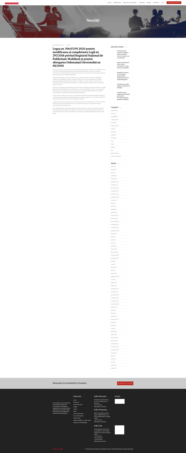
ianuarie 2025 (114, 218)
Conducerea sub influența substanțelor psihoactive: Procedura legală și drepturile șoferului (123, 96)
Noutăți (142, 2)
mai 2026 (113, 172)
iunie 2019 (113, 313)
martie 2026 (114, 178)
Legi (112, 141)
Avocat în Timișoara (78, 415)
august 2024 (114, 233)
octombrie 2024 (115, 227)
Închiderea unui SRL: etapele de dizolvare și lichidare (123, 86)
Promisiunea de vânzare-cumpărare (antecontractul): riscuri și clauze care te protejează (123, 54)
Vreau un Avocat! (174, 2)
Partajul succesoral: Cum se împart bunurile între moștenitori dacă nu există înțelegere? (123, 76)
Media (112, 144)
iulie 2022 (113, 270)
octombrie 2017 (115, 346)
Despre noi (117, 2)
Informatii (113, 138)
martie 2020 (114, 285)
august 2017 (114, 353)
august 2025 (114, 200)
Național (113, 147)
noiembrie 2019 (115, 298)
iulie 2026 (113, 166)
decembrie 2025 (115, 188)
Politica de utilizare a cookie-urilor (82, 420)
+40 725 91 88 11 (98, 405)
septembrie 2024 (115, 230)
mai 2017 (113, 362)
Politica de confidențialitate (80, 422)
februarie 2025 (114, 215)
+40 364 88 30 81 (98, 437)
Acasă (109, 2)
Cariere (75, 409)
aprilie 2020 (114, 282)
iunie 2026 (113, 169)
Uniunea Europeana (116, 156)
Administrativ (114, 110)
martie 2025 (114, 212)
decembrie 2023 (115, 255)
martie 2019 (114, 316)
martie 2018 (114, 334)
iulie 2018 (113, 322)
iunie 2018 (113, 325)
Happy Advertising (128, 449)
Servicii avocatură (129, 2)
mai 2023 (113, 264)
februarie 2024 (114, 252)
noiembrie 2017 (115, 343)
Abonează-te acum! (125, 383)
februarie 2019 (114, 319)
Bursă (149, 2)
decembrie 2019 (115, 295)
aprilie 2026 (114, 175)
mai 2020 (113, 279)
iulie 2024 (113, 236)
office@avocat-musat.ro (100, 406)
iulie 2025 (113, 203)
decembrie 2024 (115, 221)
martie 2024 (114, 249)
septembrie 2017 (115, 350)
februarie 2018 (114, 337)
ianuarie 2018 (114, 340)
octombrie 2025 (115, 194)
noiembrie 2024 (115, 224)
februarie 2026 (114, 181)
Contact (156, 2)
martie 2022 (114, 273)
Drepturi (113, 128)
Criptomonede (114, 119)
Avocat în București (78, 413)
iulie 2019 (113, 310)
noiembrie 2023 (115, 258)
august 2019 (114, 307)
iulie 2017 (113, 356)
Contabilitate (114, 116)
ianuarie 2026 (114, 185)
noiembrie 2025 (115, 191)
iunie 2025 (113, 206)
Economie (113, 132)
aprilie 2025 (114, 209)
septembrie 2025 (115, 197)
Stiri (69, 45)
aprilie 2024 (114, 246)
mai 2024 (113, 243)
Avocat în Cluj (76, 418)
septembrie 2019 (115, 304)
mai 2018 (113, 328)
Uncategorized (114, 153)
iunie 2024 (113, 240)
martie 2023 (114, 267)
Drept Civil (113, 122)
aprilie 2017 (113, 365)
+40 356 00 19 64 (98, 439)
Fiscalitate (113, 135)
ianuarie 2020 (114, 291)
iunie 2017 (113, 359)
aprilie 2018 (114, 331)
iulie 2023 (113, 261)
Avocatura (113, 113)
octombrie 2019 (115, 301)
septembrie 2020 (115, 276)
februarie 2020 (114, 288)
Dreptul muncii (115, 125)
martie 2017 (114, 368)
